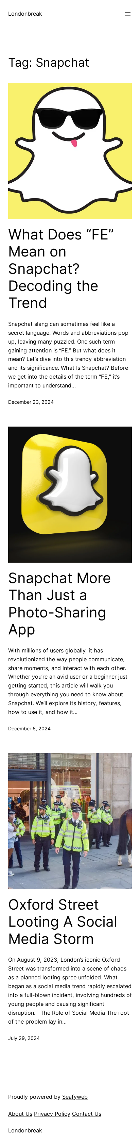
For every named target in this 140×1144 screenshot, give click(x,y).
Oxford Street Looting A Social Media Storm (62, 921)
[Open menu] (128, 14)
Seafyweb (75, 1096)
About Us (20, 1113)
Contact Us (86, 1113)
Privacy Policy (52, 1113)
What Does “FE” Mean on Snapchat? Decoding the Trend (61, 269)
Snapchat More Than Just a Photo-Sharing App (59, 603)
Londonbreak (25, 13)
